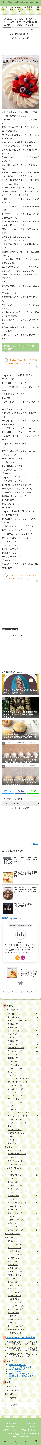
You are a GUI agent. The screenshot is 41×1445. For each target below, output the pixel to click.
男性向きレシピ (23, 1143)
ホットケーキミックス (23, 1254)
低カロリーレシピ (23, 1209)
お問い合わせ (10, 1398)
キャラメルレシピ (23, 1065)
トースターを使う (23, 1247)
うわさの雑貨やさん (17, 1364)
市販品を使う (23, 1265)
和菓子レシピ (23, 1261)
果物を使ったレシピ (23, 1140)
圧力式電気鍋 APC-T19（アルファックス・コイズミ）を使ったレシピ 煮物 (21, 1343)
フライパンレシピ (23, 1251)
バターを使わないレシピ (23, 1203)
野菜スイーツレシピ (23, 1230)
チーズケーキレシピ (23, 1089)
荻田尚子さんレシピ (23, 1326)
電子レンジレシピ (23, 1275)
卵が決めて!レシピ (23, 1129)
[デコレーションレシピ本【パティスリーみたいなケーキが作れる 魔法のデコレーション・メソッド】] (25, 788)
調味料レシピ (23, 1058)
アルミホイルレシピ (23, 1244)
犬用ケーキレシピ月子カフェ (21, 1373)
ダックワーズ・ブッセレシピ (23, 1082)
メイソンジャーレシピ (23, 1302)
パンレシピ (21, 1178)
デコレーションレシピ (10, 629)
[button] (36, 1404)
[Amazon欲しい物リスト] (17, 957)
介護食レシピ (23, 1041)
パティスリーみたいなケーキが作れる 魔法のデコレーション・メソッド (23, 362)
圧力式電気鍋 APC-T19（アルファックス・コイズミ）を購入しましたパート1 (21, 1355)
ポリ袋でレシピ (23, 1258)
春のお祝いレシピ (23, 1054)
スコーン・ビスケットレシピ (23, 1078)
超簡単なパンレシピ (23, 1271)
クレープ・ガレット (23, 1068)
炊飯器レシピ (23, 1268)
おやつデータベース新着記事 (20, 1337)
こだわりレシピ (21, 1061)
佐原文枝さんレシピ (23, 1309)
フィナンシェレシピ (23, 1102)
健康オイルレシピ (23, 1044)
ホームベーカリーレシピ (23, 1192)
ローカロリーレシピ (21, 1199)
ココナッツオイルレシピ (23, 1292)
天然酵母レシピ (23, 1195)
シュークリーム (23, 1075)
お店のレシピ (23, 1182)
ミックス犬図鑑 (15, 1371)
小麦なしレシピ (23, 1171)
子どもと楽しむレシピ (23, 1051)
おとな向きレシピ (23, 1017)
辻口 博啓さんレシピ (23, 1333)
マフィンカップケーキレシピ (23, 1116)
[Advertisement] (20, 45)
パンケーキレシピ (23, 1099)
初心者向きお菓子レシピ (23, 1153)
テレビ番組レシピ (23, 1299)
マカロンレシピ (23, 1109)
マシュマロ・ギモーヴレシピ (23, 1112)
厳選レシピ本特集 (21, 1233)
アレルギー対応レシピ (21, 1168)
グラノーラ (23, 1072)
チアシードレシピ (23, 1295)
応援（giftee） (11, 1394)
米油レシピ (23, 1323)
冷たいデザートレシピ (23, 1047)
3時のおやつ (23, 1241)
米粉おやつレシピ (23, 1175)
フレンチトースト (23, 1106)
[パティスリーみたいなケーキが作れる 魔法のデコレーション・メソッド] (20, 108)
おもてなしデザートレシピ (23, 1020)
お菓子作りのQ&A (23, 1150)
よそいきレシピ (21, 1157)
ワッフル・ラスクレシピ (23, 1123)
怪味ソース (23, 1316)
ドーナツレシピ (23, 1092)
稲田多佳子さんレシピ (23, 1319)
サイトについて (11, 1386)
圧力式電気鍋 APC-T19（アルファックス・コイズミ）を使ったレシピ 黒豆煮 (21, 1349)
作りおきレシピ (23, 1312)
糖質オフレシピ (23, 1223)
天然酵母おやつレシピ (23, 1220)
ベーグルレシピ (23, 1189)
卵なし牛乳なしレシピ (23, 1213)
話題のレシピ (21, 1278)
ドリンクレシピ (23, 1034)
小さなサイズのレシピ (23, 1133)
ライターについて (12, 1390)
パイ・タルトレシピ (23, 1095)
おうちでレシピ (21, 1010)
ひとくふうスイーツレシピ (23, 1031)
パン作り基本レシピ (23, 1185)
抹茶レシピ (23, 1136)
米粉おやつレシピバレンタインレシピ (22, 1377)
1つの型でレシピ (23, 1014)
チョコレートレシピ (23, 1085)
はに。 (20, 942)
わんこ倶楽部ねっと (17, 1369)
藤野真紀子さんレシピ (23, 1329)
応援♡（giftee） (10, 918)
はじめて (21, 1146)
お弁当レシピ (23, 1024)
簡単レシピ (21, 1237)
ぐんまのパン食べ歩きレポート (22, 1366)
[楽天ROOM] (23, 957)
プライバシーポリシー (11, 1430)
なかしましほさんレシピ (23, 1285)
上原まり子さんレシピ (23, 1306)
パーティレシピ (23, 1037)
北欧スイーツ (23, 1126)
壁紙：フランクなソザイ (30, 1430)
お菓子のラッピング (23, 1161)
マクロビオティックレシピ (23, 1206)
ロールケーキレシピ (23, 1119)
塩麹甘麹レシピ (23, 1216)
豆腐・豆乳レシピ (23, 1226)
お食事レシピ (23, 1027)
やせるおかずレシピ (23, 1289)
